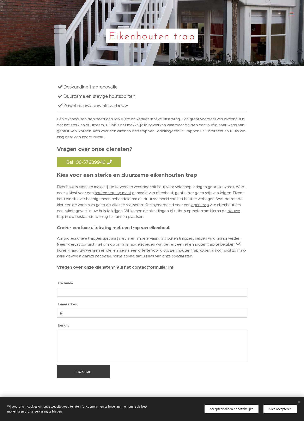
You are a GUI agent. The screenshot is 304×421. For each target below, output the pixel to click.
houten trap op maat (113, 193)
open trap (200, 205)
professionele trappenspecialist (90, 238)
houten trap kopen (194, 250)
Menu (293, 13)
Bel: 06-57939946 (86, 162)
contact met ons (95, 244)
